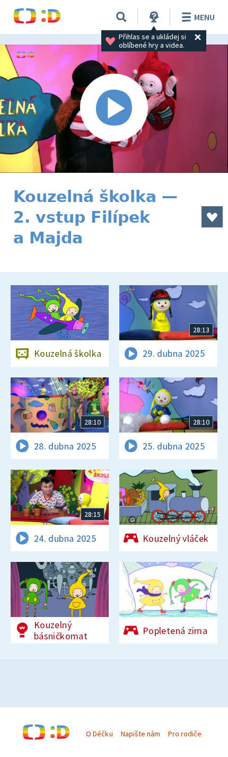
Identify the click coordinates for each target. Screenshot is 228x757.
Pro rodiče (184, 733)
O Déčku (99, 733)
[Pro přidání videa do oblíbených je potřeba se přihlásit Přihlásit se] (212, 216)
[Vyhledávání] (121, 17)
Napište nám (140, 733)
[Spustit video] (114, 109)
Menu (204, 17)
